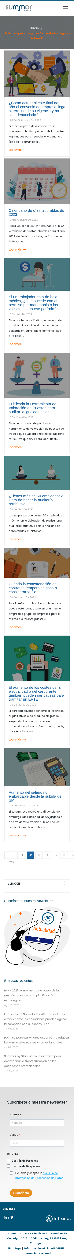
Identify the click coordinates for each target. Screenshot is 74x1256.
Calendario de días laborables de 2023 (36, 212)
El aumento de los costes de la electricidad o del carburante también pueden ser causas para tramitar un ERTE (36, 693)
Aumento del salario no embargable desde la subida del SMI (35, 796)
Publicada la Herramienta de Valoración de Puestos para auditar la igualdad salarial (32, 408)
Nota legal (14, 1248)
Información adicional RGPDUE (44, 1248)
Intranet (62, 1218)
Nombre (15, 1114)
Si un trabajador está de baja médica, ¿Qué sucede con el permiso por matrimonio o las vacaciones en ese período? (33, 303)
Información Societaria (37, 1253)
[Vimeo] (11, 1217)
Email (14, 1134)
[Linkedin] (5, 1217)
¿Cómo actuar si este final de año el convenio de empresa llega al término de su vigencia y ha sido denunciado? (37, 109)
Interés (13, 1153)
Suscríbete (21, 1193)
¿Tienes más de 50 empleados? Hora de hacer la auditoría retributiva (36, 500)
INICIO (34, 28)
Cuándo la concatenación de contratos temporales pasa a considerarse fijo (33, 588)
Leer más (15, 150)
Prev (11, 855)
